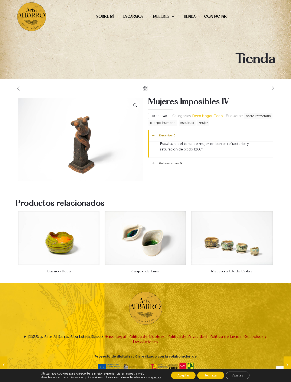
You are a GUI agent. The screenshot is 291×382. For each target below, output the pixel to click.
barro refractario (258, 116)
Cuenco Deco (59, 271)
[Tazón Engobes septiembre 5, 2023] (287, 364)
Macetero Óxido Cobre (232, 271)
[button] (135, 105)
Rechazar (211, 375)
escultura (187, 123)
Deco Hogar (202, 116)
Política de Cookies (146, 337)
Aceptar (183, 375)
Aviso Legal (115, 337)
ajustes (156, 377)
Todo (218, 116)
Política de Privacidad (186, 337)
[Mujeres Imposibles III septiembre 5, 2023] (3, 364)
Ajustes (237, 375)
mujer (203, 123)
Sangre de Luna (145, 271)
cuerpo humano (163, 123)
